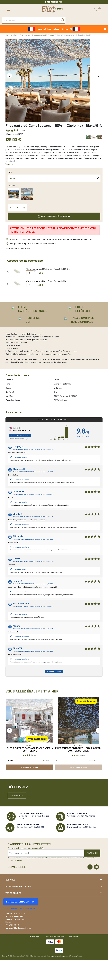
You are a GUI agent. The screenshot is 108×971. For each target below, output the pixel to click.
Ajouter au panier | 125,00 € (55, 216)
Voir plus (9, 164)
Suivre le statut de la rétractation (20, 908)
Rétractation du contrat (21, 902)
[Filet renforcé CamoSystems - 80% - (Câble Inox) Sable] (13, 194)
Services (10, 880)
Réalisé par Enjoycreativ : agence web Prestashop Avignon (64, 956)
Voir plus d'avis (54, 671)
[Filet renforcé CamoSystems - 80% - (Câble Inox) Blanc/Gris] (27, 194)
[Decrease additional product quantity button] (34, 274)
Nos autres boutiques (18, 886)
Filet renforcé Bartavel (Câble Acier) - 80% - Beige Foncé (78, 749)
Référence (9, 134)
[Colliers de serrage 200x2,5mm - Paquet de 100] (17, 283)
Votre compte (13, 893)
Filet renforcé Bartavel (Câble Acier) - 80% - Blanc (30, 749)
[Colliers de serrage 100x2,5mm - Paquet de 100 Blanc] (17, 271)
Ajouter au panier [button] (29, 767)
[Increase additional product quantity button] (34, 271)
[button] (9, 75)
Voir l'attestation (20, 435)
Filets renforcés (17, 795)
